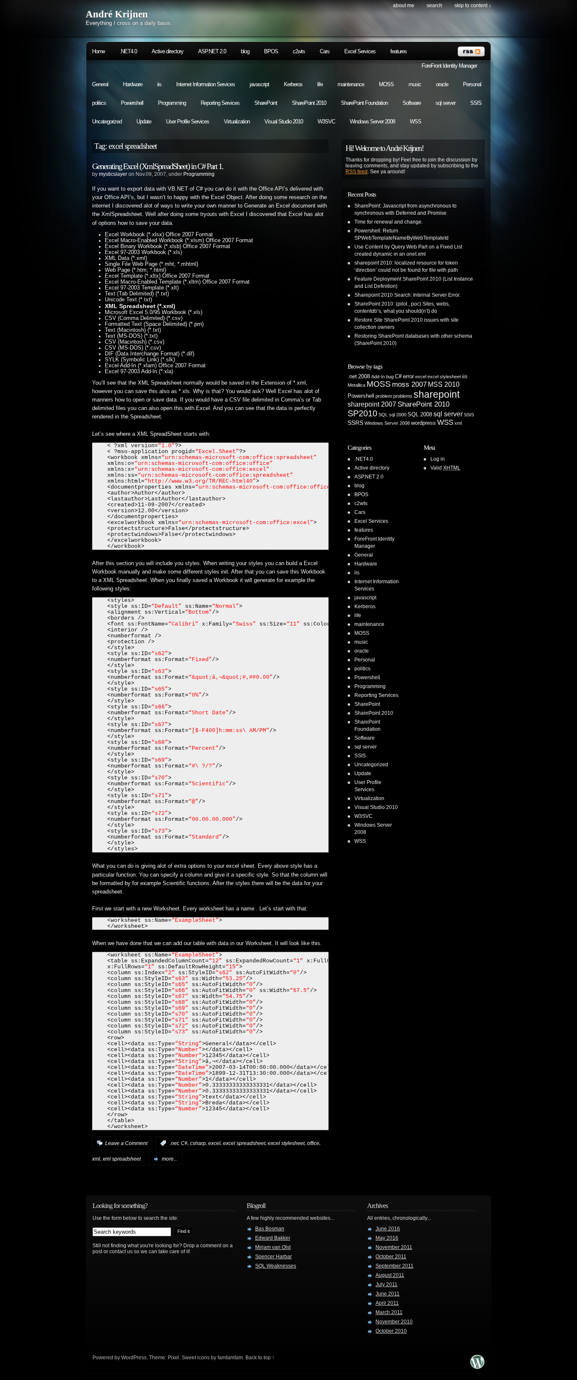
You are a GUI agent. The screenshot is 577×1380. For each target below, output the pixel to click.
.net (174, 1143)
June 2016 (388, 1229)
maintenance (350, 84)
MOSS (386, 84)
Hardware (132, 84)
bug (390, 376)
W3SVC (326, 121)
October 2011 (391, 1257)
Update (143, 121)
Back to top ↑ (260, 1358)
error (408, 377)
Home (98, 51)
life (320, 84)
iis (159, 84)
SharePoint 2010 (309, 103)
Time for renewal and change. (388, 222)
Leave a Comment (126, 1143)
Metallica (356, 385)
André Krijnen (117, 14)
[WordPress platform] (477, 1366)
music (414, 84)
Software (412, 103)
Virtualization (237, 121)
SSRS (355, 422)
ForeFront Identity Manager (449, 66)
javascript (259, 84)
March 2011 (389, 1312)
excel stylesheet (286, 1143)
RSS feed (356, 172)
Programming (172, 103)
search (434, 5)
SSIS (476, 103)
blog (245, 51)
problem (384, 396)
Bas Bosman (269, 1229)
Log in (437, 459)
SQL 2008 (420, 415)
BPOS (271, 51)
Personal (472, 84)
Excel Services (360, 51)
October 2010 (391, 1331)
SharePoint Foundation (364, 103)
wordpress (423, 423)
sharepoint (437, 394)
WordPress (134, 1358)
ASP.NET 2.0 (212, 51)
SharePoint (265, 103)
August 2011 (390, 1275)
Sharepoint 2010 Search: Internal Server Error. (407, 295)
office (313, 1143)
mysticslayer (113, 174)
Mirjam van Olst (273, 1247)
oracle (442, 84)
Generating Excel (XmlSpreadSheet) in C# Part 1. (157, 166)
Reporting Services (220, 103)
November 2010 (394, 1322)
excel (214, 1143)
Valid (445, 468)
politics (99, 103)
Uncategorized (107, 121)
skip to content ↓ (473, 5)
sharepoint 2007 (372, 404)
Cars (324, 51)
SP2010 (362, 413)
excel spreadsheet (244, 1143)
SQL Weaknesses (275, 1266)
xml (96, 1159)
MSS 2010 (444, 384)
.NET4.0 (128, 51)
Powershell (132, 103)
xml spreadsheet (122, 1159)
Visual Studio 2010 (283, 121)
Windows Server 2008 (372, 121)
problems (402, 396)
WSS (415, 121)
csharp (198, 1143)
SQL (383, 414)
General (100, 84)
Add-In (378, 376)
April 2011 (387, 1303)
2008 (364, 377)
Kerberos (293, 84)
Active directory (167, 51)
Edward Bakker (272, 1238)
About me (403, 5)
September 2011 (395, 1266)
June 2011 (388, 1294)
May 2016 (387, 1238)
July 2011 (386, 1284)
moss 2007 (409, 384)
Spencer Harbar (273, 1257)
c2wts (299, 51)
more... (169, 1159)
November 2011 (394, 1247)
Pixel (173, 1358)
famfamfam (230, 1358)
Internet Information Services (205, 84)
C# (184, 1143)
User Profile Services (187, 121)
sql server (445, 103)
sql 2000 (397, 414)
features (398, 51)
